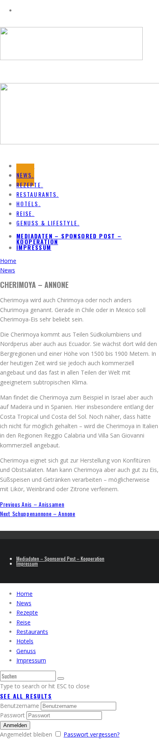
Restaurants (32, 632)
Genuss (26, 651)
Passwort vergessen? (91, 734)
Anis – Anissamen (32, 504)
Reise (23, 622)
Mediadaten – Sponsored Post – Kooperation (69, 238)
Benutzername (19, 706)
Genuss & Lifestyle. (48, 222)
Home (24, 593)
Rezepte (27, 612)
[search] (60, 678)
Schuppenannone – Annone (37, 513)
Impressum (33, 247)
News (23, 603)
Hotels (24, 641)
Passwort (12, 715)
